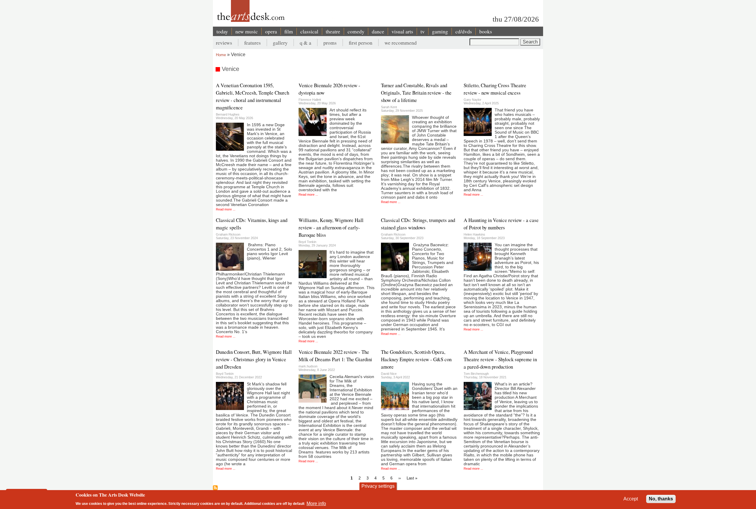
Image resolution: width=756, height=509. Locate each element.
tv (423, 31)
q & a (305, 42)
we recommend (400, 42)
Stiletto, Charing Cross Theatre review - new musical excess (495, 89)
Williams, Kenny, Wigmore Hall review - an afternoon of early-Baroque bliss (331, 227)
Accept (630, 498)
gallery (280, 42)
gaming (440, 31)
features (252, 42)
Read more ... (225, 209)
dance (378, 31)
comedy (356, 31)
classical (309, 31)
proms (330, 42)
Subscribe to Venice (215, 487)
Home (221, 55)
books (485, 31)
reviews (224, 42)
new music (246, 31)
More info (316, 503)
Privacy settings (378, 486)
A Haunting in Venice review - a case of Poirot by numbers (501, 224)
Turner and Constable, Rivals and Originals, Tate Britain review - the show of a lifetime (416, 92)
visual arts (402, 31)
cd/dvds (463, 31)
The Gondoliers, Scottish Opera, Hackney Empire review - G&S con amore (416, 359)
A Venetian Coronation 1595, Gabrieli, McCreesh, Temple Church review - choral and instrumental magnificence (252, 96)
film (288, 31)
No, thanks (661, 498)
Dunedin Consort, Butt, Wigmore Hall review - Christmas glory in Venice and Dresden (254, 359)
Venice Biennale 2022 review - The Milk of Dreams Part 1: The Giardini (335, 355)
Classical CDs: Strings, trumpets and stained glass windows (418, 224)
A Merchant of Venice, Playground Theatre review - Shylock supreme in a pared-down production (500, 359)
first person (360, 42)
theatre (333, 31)
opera (271, 31)
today (222, 31)
